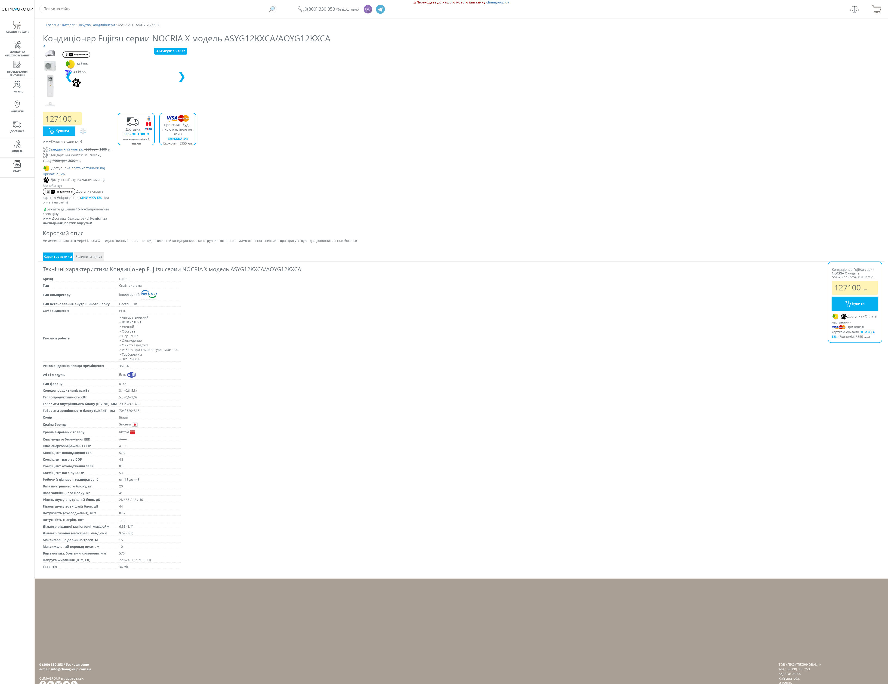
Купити (62, 131)
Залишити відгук (89, 256)
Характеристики (58, 256)
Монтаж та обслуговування (17, 53)
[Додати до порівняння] (84, 131)
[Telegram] (380, 9)
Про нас (17, 91)
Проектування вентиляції (17, 73)
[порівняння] (854, 9)
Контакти (17, 111)
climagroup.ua (497, 2)
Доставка (17, 131)
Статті (17, 171)
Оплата (17, 151)
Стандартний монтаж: (66, 149)
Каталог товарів (17, 32)
